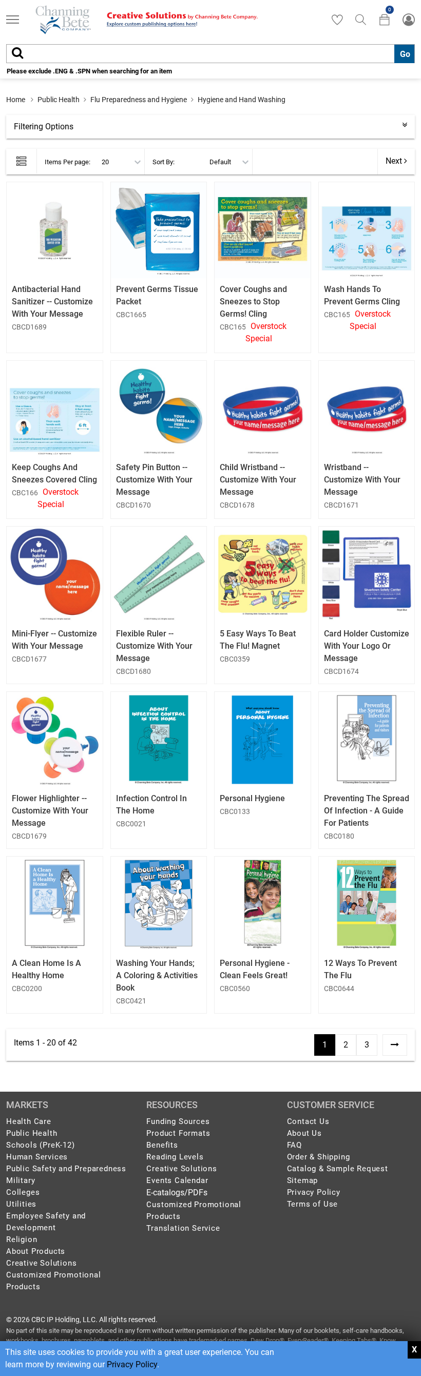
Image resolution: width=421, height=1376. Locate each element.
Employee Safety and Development (46, 1221)
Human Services (37, 1156)
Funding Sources (177, 1121)
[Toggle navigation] (12, 20)
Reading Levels (174, 1156)
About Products (35, 1251)
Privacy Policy (132, 1364)
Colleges (23, 1192)
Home (15, 99)
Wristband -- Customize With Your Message (362, 479)
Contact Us (308, 1121)
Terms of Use (312, 1204)
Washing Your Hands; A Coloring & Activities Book (157, 975)
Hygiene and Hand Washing (241, 99)
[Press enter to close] (414, 1350)
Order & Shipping (318, 1156)
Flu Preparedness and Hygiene (138, 99)
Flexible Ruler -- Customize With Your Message (154, 646)
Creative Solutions (41, 1263)
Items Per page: (67, 162)
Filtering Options (43, 126)
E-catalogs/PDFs (176, 1192)
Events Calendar (177, 1180)
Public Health (58, 99)
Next (395, 161)
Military (20, 1180)
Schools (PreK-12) (40, 1145)
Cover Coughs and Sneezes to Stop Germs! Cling (253, 301)
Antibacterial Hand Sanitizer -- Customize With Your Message (52, 301)
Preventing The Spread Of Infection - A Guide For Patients (366, 810)
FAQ (294, 1145)
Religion (21, 1239)
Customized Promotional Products (53, 1280)
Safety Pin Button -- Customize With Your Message (154, 479)
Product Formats (178, 1133)
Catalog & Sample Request (337, 1168)
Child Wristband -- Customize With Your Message (258, 479)
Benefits (162, 1145)
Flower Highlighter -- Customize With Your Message (50, 810)
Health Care (28, 1121)
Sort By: (163, 162)
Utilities (21, 1204)
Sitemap (302, 1180)
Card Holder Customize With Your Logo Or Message (366, 646)
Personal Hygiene (252, 798)
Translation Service (183, 1228)
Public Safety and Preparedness (66, 1168)
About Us (304, 1133)
